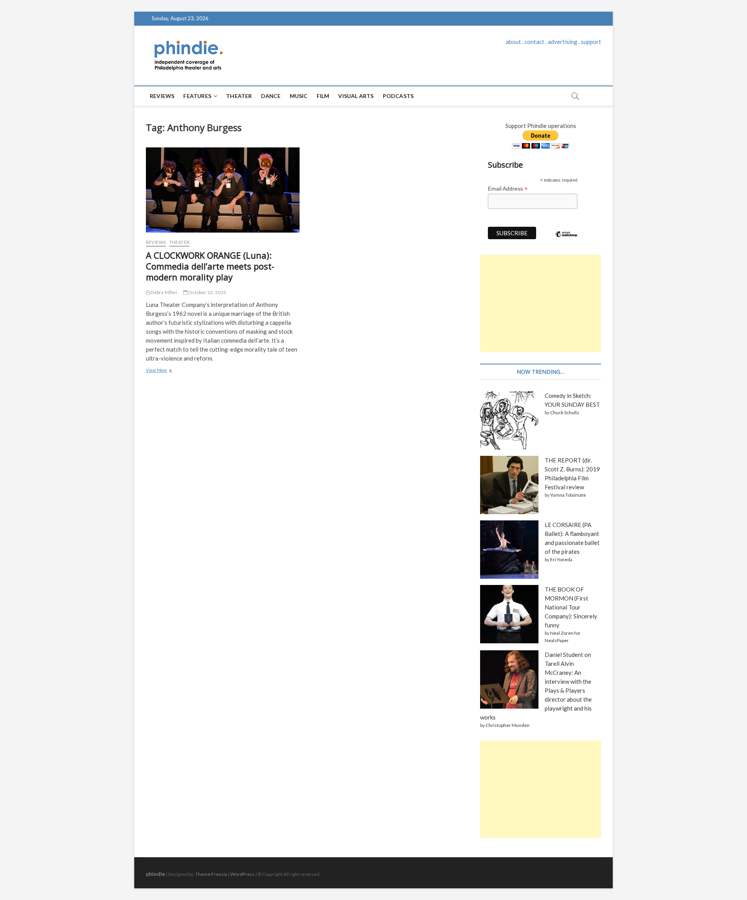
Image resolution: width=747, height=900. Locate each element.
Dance (271, 96)
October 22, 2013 (207, 292)
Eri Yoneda (561, 559)
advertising (562, 41)
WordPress (242, 874)
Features (197, 96)
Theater (239, 96)
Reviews (162, 96)
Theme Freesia (211, 874)
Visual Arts (356, 96)
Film (323, 96)
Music (299, 96)
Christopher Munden (508, 725)
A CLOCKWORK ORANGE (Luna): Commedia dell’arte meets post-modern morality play (210, 266)
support (591, 41)
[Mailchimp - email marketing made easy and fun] (566, 240)
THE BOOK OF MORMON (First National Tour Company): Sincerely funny (571, 607)
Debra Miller (163, 292)
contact (534, 41)
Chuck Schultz (564, 412)
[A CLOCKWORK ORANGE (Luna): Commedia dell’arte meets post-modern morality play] (223, 190)
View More (158, 371)
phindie (155, 873)
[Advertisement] (540, 303)
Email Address (508, 189)
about (513, 41)
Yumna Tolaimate (568, 495)
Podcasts (398, 96)
